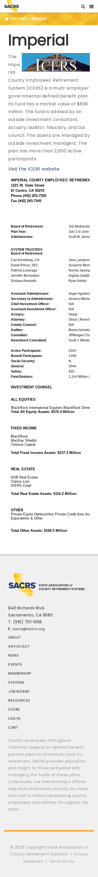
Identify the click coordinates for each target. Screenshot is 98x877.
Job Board (19, 691)
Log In (14, 718)
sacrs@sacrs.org (29, 628)
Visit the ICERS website (34, 169)
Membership (19, 673)
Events (15, 664)
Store (14, 709)
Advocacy (18, 646)
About (14, 637)
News (13, 655)
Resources (19, 700)
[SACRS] (12, 5)
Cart (13, 727)
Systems (16, 682)
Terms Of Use (62, 861)
